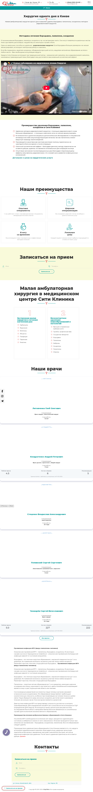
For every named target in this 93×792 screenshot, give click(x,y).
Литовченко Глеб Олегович (47, 408)
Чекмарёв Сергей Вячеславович (46, 611)
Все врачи (45, 638)
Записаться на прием (14, 788)
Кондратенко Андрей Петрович (46, 457)
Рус (89, 2)
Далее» (23, 736)
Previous (4, 506)
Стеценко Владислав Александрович (46, 514)
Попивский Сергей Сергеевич (46, 563)
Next (11, 506)
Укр (89, 4)
